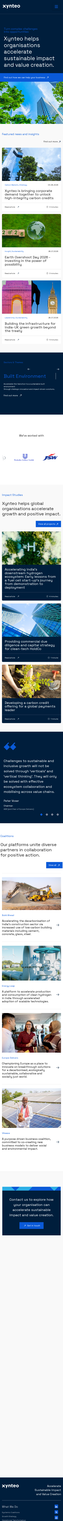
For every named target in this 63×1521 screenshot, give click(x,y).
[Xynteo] (10, 1486)
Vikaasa (6, 1133)
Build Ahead (8, 915)
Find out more (51, 141)
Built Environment (25, 376)
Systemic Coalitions (11, 1512)
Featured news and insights (20, 134)
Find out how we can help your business (26, 78)
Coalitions (7, 836)
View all (55, 865)
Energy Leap (8, 986)
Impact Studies (12, 495)
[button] (56, 6)
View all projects (48, 524)
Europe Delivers (10, 1057)
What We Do (10, 1506)
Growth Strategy (9, 1516)
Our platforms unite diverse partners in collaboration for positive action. (28, 850)
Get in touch (31, 1226)
